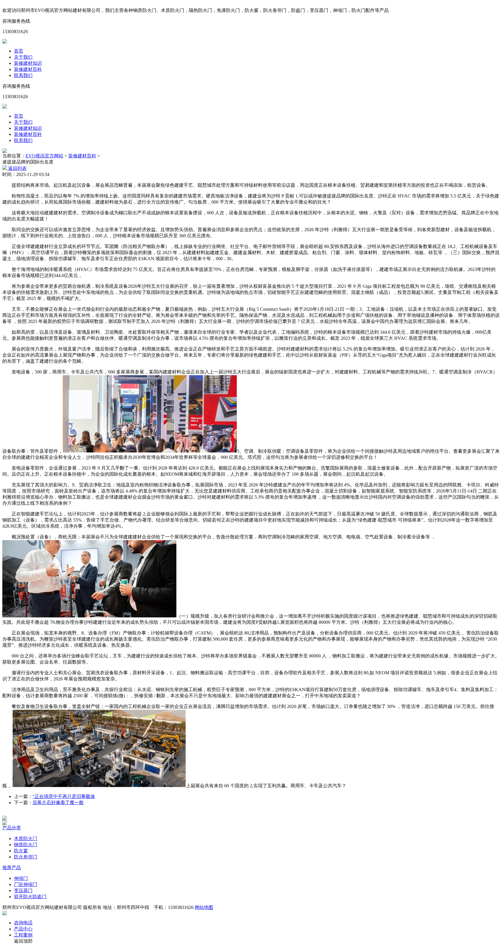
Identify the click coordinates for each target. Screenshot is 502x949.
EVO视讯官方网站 (44, 155)
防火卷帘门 (25, 856)
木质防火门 (25, 838)
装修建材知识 (28, 63)
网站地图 (204, 907)
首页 (18, 50)
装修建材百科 (28, 69)
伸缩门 (21, 878)
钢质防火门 (25, 844)
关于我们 (23, 57)
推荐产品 (11, 867)
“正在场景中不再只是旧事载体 (64, 796)
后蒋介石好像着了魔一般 (58, 802)
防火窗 (21, 850)
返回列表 (17, 168)
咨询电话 (23, 922)
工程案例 (23, 934)
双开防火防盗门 (30, 896)
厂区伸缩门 (25, 884)
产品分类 (11, 827)
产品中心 (23, 928)
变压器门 (23, 890)
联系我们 (23, 75)
